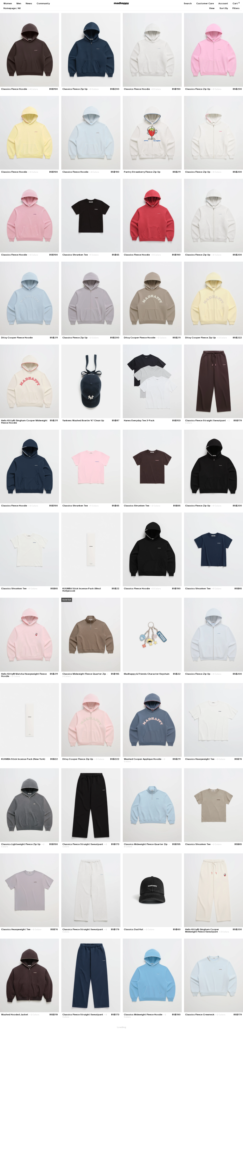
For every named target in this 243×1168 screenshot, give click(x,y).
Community (43, 3)
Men (19, 3)
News (29, 3)
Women (7, 3)
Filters (236, 8)
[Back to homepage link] (121, 3)
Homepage (9, 8)
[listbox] (212, 8)
